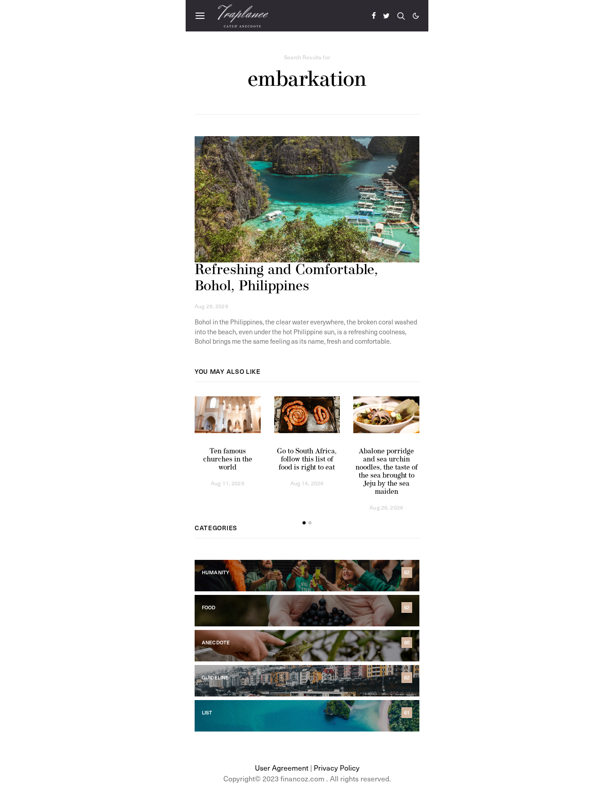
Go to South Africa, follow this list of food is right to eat (307, 459)
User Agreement (281, 767)
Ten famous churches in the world (227, 459)
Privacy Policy (337, 767)
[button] (415, 15)
